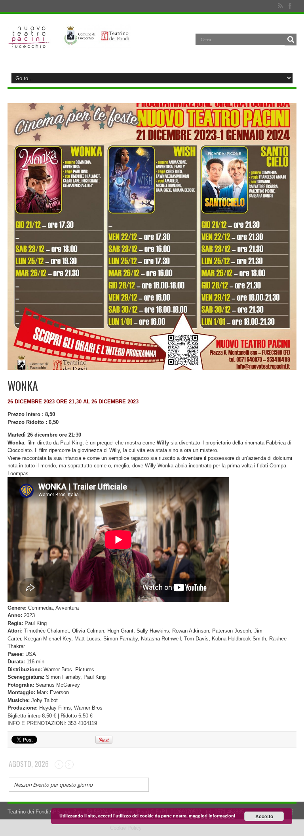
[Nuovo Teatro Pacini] (29, 45)
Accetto (264, 816)
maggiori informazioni (212, 816)
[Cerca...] (290, 39)
